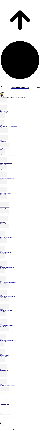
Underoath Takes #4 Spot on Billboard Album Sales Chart (7, 267)
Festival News (1, 309)
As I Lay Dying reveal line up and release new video (6, 163)
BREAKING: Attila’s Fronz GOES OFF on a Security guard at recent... (8, 126)
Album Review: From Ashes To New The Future (6, 237)
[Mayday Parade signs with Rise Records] (2, 273)
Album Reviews (1, 354)
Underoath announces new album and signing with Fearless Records (8, 340)
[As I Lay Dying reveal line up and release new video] (3, 161)
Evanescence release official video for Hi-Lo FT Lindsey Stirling (7, 155)
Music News (1, 125)
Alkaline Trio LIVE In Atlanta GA (4, 111)
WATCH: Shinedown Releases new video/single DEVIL (6, 325)
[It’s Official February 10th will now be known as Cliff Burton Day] (2, 361)
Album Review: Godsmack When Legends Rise (5, 193)
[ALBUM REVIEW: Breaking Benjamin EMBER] (2, 258)
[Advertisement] (7, 397)
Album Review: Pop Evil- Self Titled (4, 355)
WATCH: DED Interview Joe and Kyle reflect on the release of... (7, 385)
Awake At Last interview (3, 222)
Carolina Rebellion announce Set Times (4, 207)
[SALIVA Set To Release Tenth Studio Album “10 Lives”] (2, 117)
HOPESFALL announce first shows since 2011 (5, 252)
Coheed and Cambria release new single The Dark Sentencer (7, 178)
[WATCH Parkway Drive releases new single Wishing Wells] (4, 331)
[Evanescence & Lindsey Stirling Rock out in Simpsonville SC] (4, 132)
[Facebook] (35, 429)
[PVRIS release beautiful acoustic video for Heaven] (2, 346)
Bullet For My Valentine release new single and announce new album (8, 282)
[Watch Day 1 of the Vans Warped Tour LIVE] (4, 146)
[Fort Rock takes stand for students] (3, 316)
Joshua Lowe (1, 112)
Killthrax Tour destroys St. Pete (4, 370)
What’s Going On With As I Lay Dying (4, 170)
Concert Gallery (1, 110)
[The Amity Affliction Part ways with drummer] (3, 376)
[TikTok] (38, 429)
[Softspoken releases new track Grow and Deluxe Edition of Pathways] (4, 390)
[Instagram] (36, 429)
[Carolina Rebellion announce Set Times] (4, 205)
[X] (39, 429)
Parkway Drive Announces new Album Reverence (6, 310)
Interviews (1, 184)
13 (1, 393)
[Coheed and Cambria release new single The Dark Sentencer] (3, 176)
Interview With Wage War (3, 141)
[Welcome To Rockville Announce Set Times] (4, 287)
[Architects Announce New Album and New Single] (3, 102)
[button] (26, 89)
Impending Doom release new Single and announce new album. (7, 296)
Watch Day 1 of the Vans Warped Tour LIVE (5, 148)
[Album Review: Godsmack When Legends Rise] (3, 191)
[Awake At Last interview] (4, 220)
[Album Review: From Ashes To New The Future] (2, 235)
